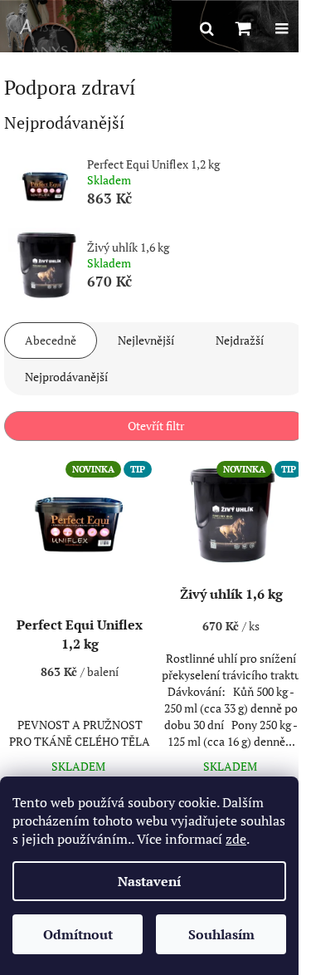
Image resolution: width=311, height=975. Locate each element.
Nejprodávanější (66, 377)
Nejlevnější (146, 340)
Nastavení (149, 881)
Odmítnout (78, 934)
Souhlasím (221, 934)
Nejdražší (240, 340)
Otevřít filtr (156, 426)
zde (236, 839)
